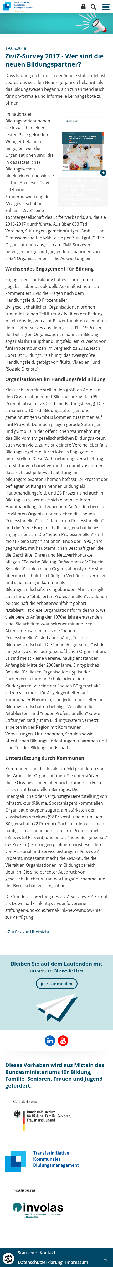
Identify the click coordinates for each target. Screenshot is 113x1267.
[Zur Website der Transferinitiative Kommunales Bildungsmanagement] (42, 1161)
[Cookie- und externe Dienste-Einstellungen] (8, 1258)
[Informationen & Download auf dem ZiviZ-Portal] (83, 144)
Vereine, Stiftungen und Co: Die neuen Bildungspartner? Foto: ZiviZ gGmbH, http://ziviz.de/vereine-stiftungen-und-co (81, 192)
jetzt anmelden (57, 983)
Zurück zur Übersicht (28, 932)
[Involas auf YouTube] (63, 1040)
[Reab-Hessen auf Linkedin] (50, 1040)
